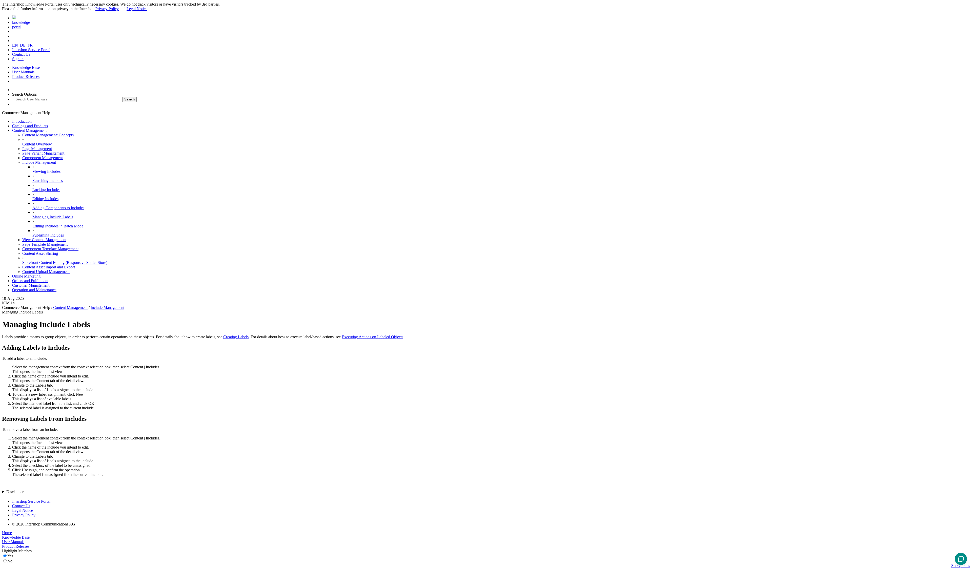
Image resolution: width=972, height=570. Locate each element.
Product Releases (25, 76)
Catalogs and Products (30, 126)
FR (30, 45)
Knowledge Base (26, 67)
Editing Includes (45, 199)
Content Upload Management (46, 271)
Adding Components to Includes (58, 208)
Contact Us (21, 54)
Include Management (39, 162)
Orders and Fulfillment (30, 281)
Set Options (960, 565)
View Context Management (44, 240)
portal (16, 27)
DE (23, 45)
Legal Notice (137, 9)
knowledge (21, 22)
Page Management (37, 148)
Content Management (29, 130)
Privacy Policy (107, 9)
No (9, 561)
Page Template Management (45, 244)
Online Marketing (26, 276)
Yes (10, 556)
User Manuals (23, 72)
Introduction (22, 121)
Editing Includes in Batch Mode (57, 226)
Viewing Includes (46, 171)
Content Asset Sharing (40, 253)
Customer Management (30, 285)
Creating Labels (236, 337)
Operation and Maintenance (34, 290)
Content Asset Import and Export (48, 267)
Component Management (42, 158)
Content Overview (37, 144)
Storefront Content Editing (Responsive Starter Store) (64, 262)
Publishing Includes (48, 235)
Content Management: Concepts (48, 135)
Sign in (18, 59)
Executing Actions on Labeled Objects (372, 337)
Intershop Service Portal (31, 50)
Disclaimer (15, 492)
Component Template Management (50, 249)
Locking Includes (46, 189)
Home (7, 533)
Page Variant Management (43, 153)
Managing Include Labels (52, 217)
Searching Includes (47, 180)
